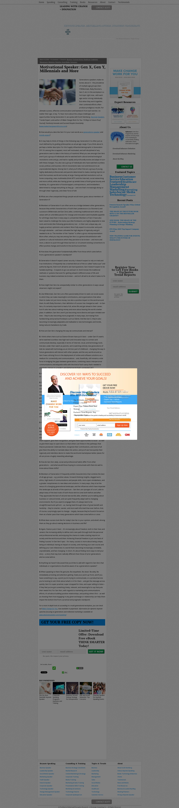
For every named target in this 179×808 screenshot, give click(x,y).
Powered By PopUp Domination (89, 429)
